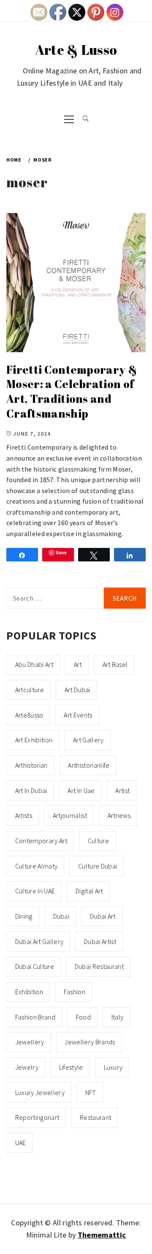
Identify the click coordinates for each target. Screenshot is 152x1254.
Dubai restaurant (99, 966)
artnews (119, 815)
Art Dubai (77, 689)
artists (23, 815)
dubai (61, 916)
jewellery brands (90, 1042)
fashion (74, 991)
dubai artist (100, 941)
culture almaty (36, 866)
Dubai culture (34, 966)
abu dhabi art (34, 664)
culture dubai (97, 866)
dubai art (103, 916)
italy (117, 1017)
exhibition (29, 991)
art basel (115, 664)
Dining (24, 916)
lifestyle (71, 1067)
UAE (20, 1142)
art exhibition (33, 740)
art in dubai (31, 790)
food (83, 1017)
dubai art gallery (39, 941)
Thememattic (102, 1235)
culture (98, 840)
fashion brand (35, 1017)
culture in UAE (35, 891)
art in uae (81, 790)
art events (78, 715)
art (78, 664)
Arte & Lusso (76, 49)
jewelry (26, 1067)
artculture (29, 689)
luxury (113, 1067)
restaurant (95, 1117)
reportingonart (37, 1117)
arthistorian (31, 765)
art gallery (88, 740)
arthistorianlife (88, 765)
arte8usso (29, 715)
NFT (90, 1092)
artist (122, 790)
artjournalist (70, 815)
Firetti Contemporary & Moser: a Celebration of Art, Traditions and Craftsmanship (71, 391)
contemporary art (41, 840)
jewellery (29, 1042)
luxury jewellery (40, 1092)
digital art (89, 891)
